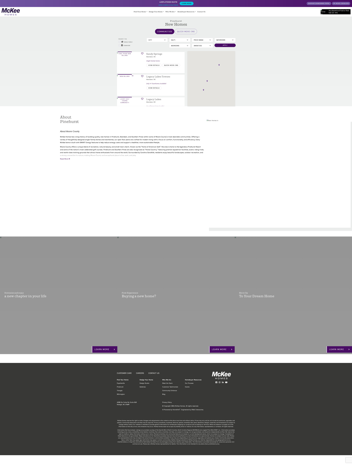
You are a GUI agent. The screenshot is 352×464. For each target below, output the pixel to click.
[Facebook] (216, 382)
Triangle (119, 390)
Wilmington (121, 394)
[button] (219, 65)
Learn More (186, 3)
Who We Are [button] (170, 12)
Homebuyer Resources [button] (186, 12)
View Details (153, 65)
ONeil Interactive (197, 410)
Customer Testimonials (170, 387)
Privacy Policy (167, 402)
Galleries (143, 387)
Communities (164, 31)
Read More (64, 159)
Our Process (189, 383)
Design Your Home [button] (156, 12)
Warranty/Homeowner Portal (319, 3)
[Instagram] (219, 382)
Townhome (126, 45)
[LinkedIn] (223, 382)
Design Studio (144, 383)
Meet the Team (167, 383)
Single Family (128, 42)
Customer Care (124, 373)
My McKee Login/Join (341, 3)
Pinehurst (120, 387)
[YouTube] (226, 382)
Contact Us (201, 12)
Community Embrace (169, 390)
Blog (163, 394)
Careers (140, 373)
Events (187, 387)
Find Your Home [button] (140, 12)
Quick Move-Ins (186, 31)
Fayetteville (121, 383)
